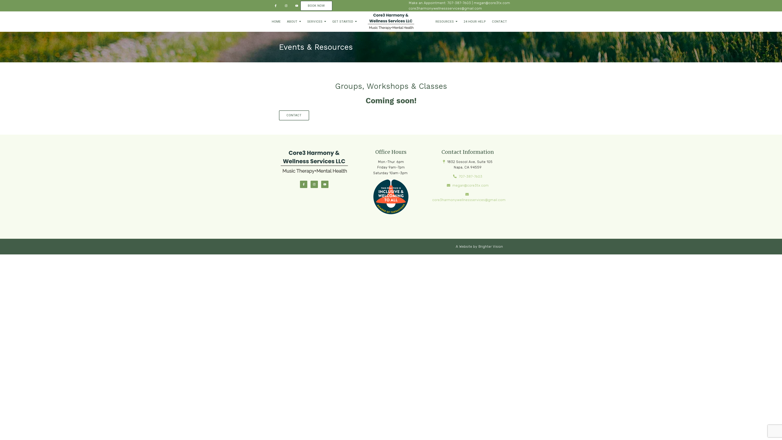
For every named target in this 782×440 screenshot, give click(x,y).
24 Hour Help (475, 21)
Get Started (342, 21)
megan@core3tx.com (492, 3)
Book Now (316, 6)
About (292, 21)
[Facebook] (275, 5)
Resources (445, 21)
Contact (499, 21)
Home (276, 21)
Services (315, 21)
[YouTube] (296, 5)
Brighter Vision (490, 246)
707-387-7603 (459, 3)
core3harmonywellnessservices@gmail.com (445, 8)
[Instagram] (286, 5)
